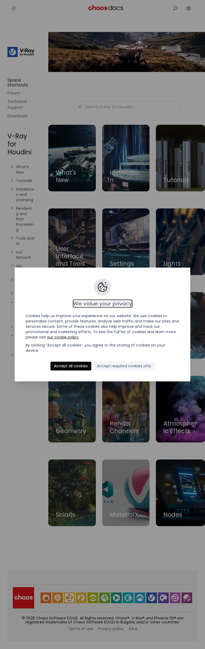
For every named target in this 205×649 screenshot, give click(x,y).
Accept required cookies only (124, 366)
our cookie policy (63, 337)
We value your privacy (102, 303)
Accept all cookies (71, 366)
